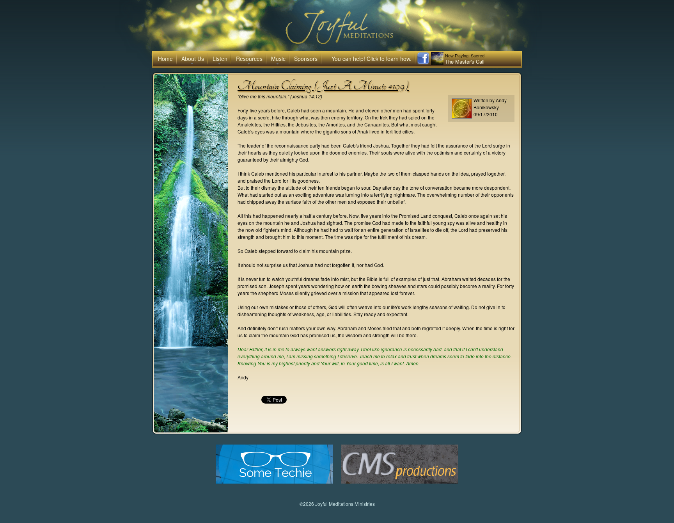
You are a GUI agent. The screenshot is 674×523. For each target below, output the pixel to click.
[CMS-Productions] (399, 481)
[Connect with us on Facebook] (423, 62)
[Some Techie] (274, 481)
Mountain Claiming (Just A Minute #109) (323, 86)
